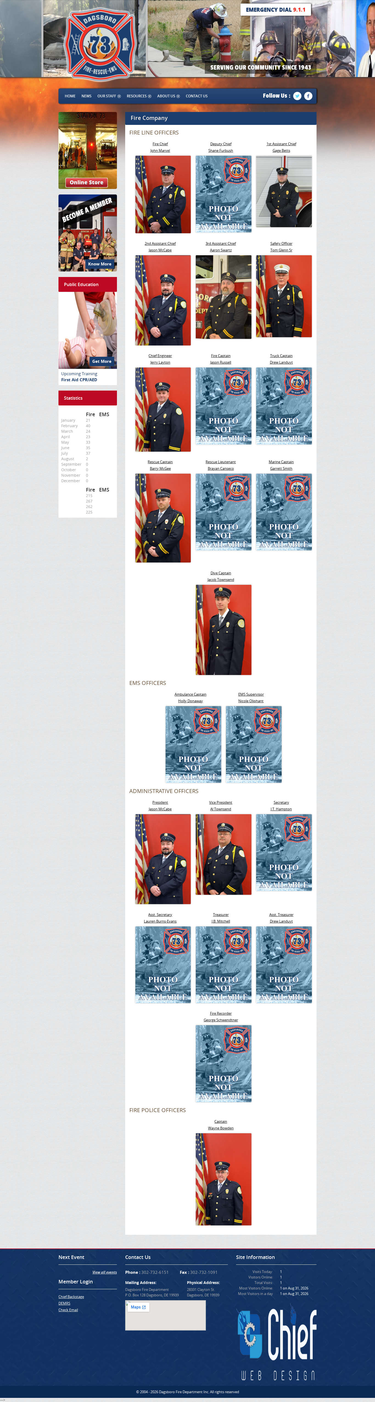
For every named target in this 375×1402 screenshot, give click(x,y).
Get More (101, 361)
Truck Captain (281, 355)
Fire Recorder (221, 1013)
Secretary (281, 802)
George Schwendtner (221, 1019)
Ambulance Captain (190, 694)
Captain (220, 1121)
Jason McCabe (160, 250)
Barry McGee (160, 468)
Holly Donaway (190, 700)
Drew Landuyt (281, 362)
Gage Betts (281, 150)
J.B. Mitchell (221, 921)
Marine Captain (281, 461)
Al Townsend (220, 808)
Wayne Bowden (221, 1128)
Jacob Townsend (221, 579)
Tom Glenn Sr (281, 250)
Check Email (68, 1309)
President (160, 802)
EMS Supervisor (251, 694)
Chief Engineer (160, 355)
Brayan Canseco (221, 468)
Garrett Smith (281, 468)
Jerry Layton (160, 362)
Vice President (220, 802)
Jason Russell (220, 362)
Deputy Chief (220, 143)
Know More (99, 264)
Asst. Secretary (160, 914)
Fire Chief (160, 143)
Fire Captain (221, 355)
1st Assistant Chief (281, 143)
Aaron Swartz (221, 250)
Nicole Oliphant (251, 700)
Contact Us (197, 96)
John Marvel (160, 150)
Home (70, 96)
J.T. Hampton (281, 808)
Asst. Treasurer (281, 914)
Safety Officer (281, 243)
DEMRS (64, 1303)
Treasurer (221, 914)
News (86, 96)
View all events (105, 1272)
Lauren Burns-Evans (160, 921)
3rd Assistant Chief (221, 243)
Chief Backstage (71, 1296)
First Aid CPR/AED (79, 380)
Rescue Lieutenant (221, 461)
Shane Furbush (220, 150)
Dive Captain (221, 572)
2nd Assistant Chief (160, 243)
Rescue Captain (160, 461)
